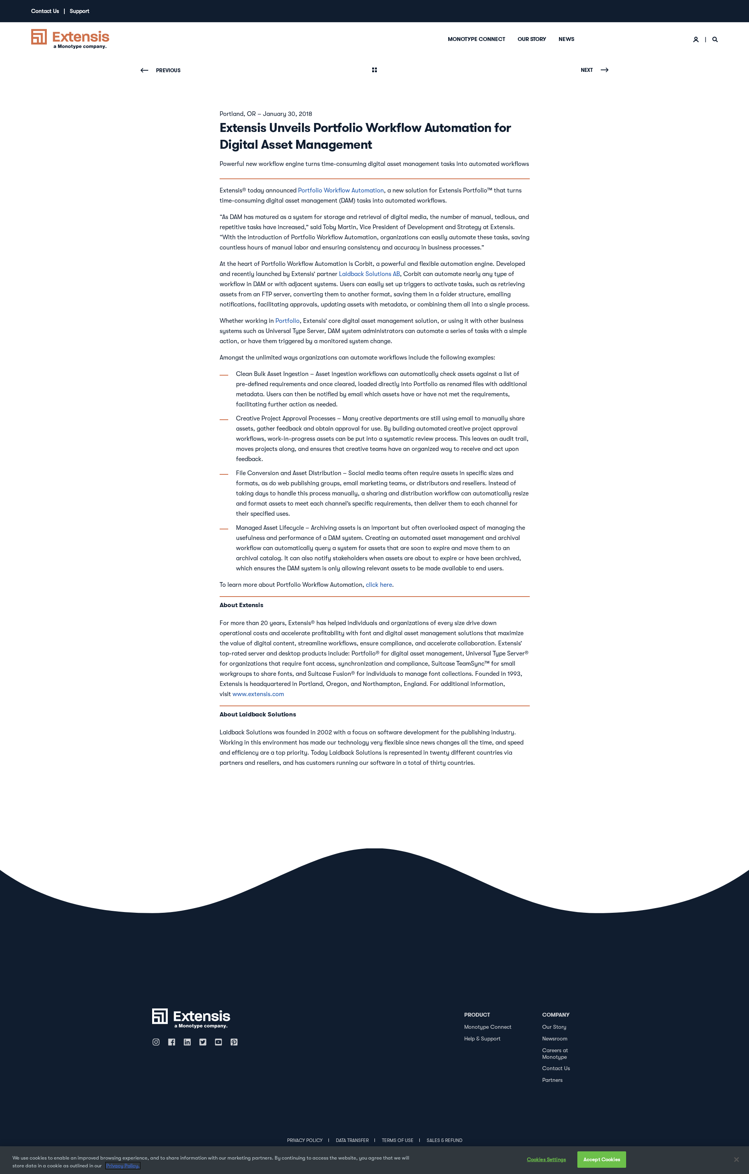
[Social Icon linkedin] (187, 1042)
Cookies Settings (546, 1159)
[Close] (736, 1159)
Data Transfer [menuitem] (352, 1140)
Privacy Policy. (123, 1166)
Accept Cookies (602, 1159)
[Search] (715, 39)
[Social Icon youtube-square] (218, 1042)
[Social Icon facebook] (171, 1042)
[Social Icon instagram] (158, 1042)
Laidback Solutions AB (369, 274)
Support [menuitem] (79, 11)
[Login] (696, 39)
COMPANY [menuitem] (556, 1014)
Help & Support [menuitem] (482, 1038)
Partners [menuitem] (552, 1080)
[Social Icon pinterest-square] (234, 1042)
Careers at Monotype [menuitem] (555, 1053)
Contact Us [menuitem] (45, 11)
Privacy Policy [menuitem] (305, 1140)
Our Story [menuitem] (532, 39)
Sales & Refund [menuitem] (444, 1140)
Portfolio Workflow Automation (341, 190)
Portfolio (287, 320)
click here (379, 584)
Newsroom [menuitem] (555, 1038)
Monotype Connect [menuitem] (476, 39)
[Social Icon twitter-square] (203, 1042)
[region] (374, 1160)
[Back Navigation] (374, 71)
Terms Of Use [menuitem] (398, 1140)
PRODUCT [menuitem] (477, 1014)
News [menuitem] (566, 39)
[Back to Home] (70, 38)
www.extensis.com (258, 694)
